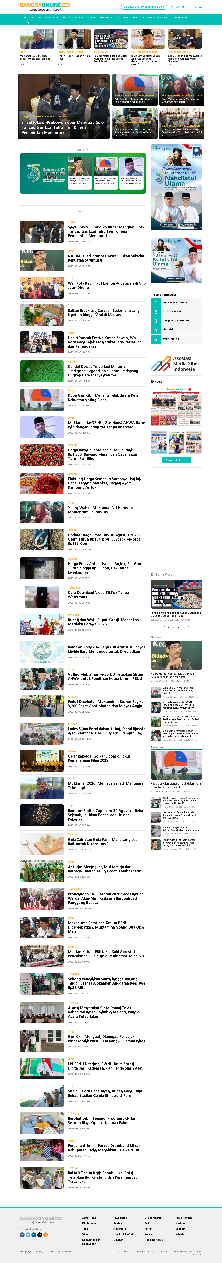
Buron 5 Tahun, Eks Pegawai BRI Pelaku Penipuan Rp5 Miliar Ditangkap (185, 59)
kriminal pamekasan (175, 302)
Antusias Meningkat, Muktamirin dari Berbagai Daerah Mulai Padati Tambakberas (181, 719)
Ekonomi (137, 17)
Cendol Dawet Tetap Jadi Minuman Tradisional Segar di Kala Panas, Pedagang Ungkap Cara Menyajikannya (103, 371)
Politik (66, 17)
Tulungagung (75, 1113)
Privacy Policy (179, 1251)
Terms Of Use (195, 1251)
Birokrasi (80, 17)
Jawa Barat (120, 1217)
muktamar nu (171, 338)
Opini (23, 52)
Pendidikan (74, 974)
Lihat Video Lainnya (176, 628)
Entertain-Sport (158, 17)
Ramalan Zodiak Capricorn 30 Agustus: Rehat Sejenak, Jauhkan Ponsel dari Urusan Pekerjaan (106, 815)
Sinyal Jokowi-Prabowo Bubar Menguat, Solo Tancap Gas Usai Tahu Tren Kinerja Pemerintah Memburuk (106, 231)
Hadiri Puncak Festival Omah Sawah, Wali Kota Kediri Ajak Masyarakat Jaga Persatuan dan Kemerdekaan (105, 342)
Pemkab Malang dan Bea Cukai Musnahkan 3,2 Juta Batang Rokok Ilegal (110, 59)
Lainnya (179, 17)
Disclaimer (164, 1251)
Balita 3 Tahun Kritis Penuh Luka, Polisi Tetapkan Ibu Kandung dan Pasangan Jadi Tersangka (103, 1177)
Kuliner (72, 361)
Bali (147, 1223)
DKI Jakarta (89, 1223)
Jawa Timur (74, 615)
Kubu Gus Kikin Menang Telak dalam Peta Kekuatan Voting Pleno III (178, 691)
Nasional (50, 17)
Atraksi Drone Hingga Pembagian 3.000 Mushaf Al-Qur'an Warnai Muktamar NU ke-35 (180, 801)
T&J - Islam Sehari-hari (144, 52)
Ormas (72, 251)
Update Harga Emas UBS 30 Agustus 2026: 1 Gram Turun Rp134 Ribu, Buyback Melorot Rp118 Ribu (105, 539)
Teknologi (74, 587)
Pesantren (157, 747)
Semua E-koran (176, 460)
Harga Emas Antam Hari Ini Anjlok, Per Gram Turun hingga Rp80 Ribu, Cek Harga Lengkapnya (106, 568)
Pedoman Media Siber (145, 1251)
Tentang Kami (123, 1251)
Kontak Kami (195, 1254)
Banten (117, 1223)
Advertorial (120, 1228)
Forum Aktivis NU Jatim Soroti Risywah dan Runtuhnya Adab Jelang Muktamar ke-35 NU (179, 843)
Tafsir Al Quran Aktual (70, 52)
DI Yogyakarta (153, 1217)
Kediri (71, 278)
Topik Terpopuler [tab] (165, 294)
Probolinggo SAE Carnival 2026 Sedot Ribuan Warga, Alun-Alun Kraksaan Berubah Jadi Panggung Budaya (106, 898)
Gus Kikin (168, 329)
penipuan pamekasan (176, 320)
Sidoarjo (72, 751)
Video (85, 1234)
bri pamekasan (172, 311)
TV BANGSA (101, 52)
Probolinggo (75, 889)
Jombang (73, 697)
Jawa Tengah (184, 1217)
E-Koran (157, 381)
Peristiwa (73, 1003)
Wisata (180, 1234)
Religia (121, 17)
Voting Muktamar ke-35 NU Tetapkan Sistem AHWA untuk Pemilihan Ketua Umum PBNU (179, 705)
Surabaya (73, 834)
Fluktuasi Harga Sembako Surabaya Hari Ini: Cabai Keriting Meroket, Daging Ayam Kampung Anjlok (104, 483)
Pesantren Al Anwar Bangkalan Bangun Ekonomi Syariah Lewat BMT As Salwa (179, 815)
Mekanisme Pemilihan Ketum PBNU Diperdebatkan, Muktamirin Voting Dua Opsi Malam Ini (106, 927)
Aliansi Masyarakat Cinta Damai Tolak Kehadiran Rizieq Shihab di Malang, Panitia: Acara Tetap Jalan (104, 1012)
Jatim (35, 17)
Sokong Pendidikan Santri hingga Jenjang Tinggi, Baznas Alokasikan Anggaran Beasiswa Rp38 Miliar (106, 983)
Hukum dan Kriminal (101, 17)
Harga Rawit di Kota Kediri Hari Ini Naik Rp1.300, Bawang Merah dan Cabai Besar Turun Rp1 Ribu (102, 454)
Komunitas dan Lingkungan (91, 1241)
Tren (70, 305)
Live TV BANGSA (123, 1234)
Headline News (154, 1239)
